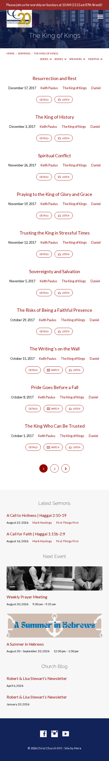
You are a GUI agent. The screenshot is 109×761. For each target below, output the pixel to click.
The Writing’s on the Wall (54, 348)
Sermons (24, 53)
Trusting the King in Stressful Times (55, 233)
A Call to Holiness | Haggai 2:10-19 (36, 515)
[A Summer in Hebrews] (54, 634)
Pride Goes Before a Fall (54, 387)
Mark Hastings (42, 522)
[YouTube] (65, 734)
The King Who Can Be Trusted (55, 426)
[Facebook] (43, 734)
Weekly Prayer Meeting (27, 597)
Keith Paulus (49, 88)
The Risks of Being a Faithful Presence (54, 310)
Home (10, 53)
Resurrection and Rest (54, 78)
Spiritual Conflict (54, 155)
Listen (65, 99)
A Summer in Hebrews (25, 644)
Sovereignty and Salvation (54, 271)
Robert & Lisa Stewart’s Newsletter (37, 678)
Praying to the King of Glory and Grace (54, 194)
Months (94, 58)
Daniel (96, 88)
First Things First (67, 522)
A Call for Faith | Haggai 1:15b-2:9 (36, 534)
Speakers (75, 58)
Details (44, 99)
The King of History (54, 117)
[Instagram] (54, 734)
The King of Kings (46, 53)
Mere (77, 748)
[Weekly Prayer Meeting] (54, 587)
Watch (55, 370)
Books (59, 58)
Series (44, 58)
